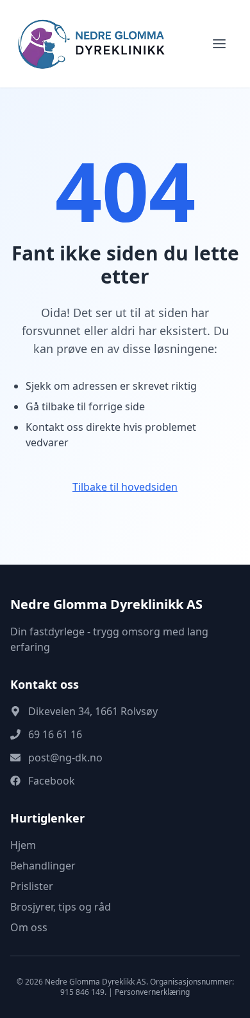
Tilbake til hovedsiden (125, 487)
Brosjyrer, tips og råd (60, 907)
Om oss (28, 927)
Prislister (31, 886)
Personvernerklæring (152, 991)
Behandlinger (43, 866)
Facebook (51, 781)
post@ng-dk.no (65, 757)
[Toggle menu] (219, 44)
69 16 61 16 (55, 734)
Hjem (23, 845)
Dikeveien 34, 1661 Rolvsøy (93, 711)
